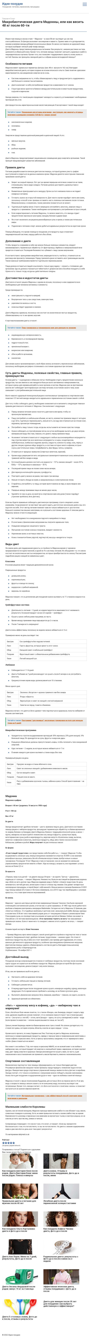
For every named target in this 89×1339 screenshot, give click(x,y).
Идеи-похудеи (12, 4)
